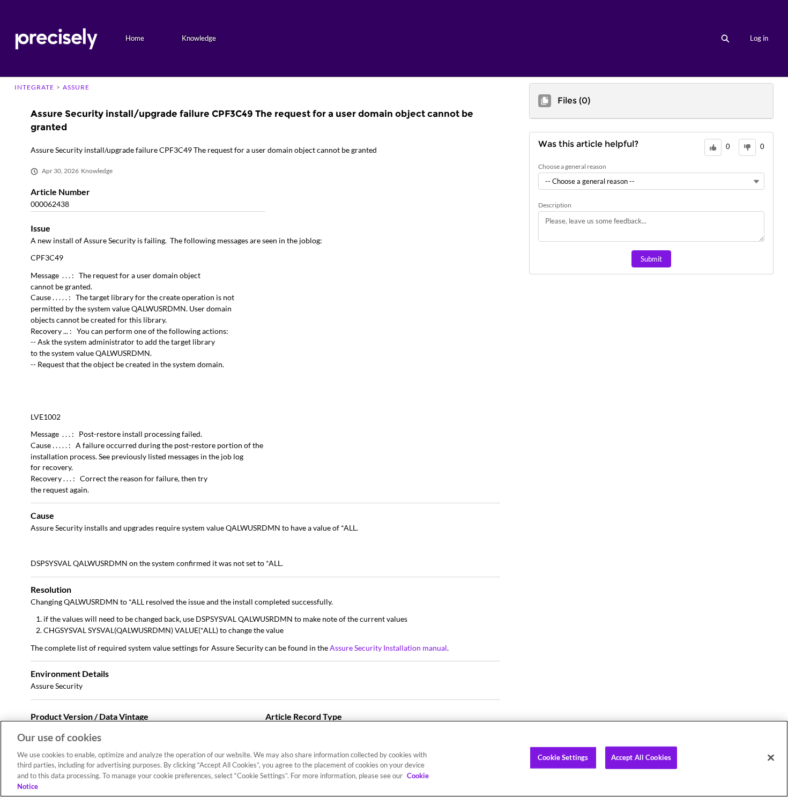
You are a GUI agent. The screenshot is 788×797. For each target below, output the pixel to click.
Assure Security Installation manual (388, 647)
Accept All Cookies (641, 757)
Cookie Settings (563, 757)
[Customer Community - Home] (56, 38)
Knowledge (199, 38)
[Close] (771, 758)
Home (134, 38)
